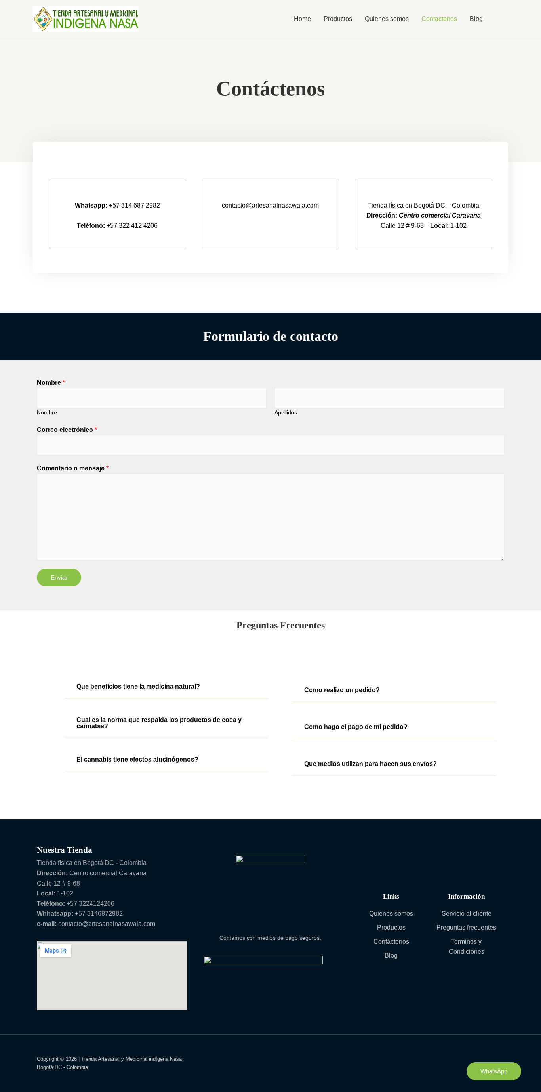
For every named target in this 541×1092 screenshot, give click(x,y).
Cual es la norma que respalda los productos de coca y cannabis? (159, 722)
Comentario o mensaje (73, 468)
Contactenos (439, 18)
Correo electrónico (67, 429)
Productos (338, 18)
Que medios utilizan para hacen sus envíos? (370, 763)
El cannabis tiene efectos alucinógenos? (137, 759)
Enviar (59, 577)
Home (302, 18)
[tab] (167, 687)
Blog (476, 18)
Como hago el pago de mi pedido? (356, 727)
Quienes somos (387, 18)
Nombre (51, 382)
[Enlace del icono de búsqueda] (498, 19)
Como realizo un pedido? (342, 690)
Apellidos (285, 413)
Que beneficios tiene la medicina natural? (138, 686)
